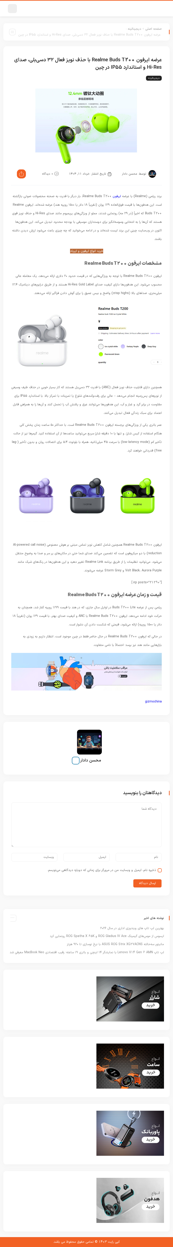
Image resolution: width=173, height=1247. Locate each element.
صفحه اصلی (153, 29)
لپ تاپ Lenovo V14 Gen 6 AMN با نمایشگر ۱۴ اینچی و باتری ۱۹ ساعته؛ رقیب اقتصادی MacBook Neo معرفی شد (87, 952)
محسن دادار (129, 174)
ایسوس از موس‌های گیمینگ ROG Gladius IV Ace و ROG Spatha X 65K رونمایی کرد (107, 936)
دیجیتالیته (134, 29)
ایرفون (117, 196)
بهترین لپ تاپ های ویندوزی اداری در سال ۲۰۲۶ (132, 928)
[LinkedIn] (76, 760)
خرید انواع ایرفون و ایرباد (86, 251)
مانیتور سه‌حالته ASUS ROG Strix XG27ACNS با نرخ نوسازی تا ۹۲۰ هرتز (115, 944)
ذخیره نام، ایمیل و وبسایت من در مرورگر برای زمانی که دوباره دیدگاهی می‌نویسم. (102, 870)
